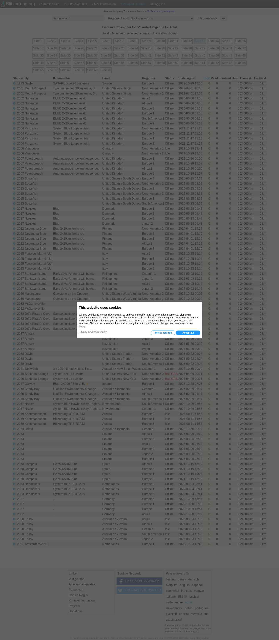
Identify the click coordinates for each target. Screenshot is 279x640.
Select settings (163, 332)
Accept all (188, 332)
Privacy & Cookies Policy (93, 331)
